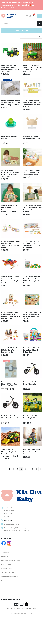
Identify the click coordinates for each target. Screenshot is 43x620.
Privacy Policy (6, 564)
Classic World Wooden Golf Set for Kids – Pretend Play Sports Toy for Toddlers (32, 244)
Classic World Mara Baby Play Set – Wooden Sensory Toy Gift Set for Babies (10, 244)
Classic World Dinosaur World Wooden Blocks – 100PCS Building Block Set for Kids (32, 280)
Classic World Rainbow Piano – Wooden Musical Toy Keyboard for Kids (32, 172)
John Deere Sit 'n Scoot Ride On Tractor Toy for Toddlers (31, 452)
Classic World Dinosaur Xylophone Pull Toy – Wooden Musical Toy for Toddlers (10, 280)
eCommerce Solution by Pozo (21, 613)
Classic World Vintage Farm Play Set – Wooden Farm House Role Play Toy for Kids (10, 173)
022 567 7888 (8, 520)
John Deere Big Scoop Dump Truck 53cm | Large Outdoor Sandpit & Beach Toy (32, 68)
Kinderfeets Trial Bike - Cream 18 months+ (31, 383)
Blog (3, 580)
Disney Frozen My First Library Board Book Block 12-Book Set (32, 350)
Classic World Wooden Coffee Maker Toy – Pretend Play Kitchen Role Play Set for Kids (10, 315)
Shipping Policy (6, 568)
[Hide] (41, 5)
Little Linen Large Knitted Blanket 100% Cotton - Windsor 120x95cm (10, 384)
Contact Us (5, 552)
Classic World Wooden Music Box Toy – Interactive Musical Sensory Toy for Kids (9, 209)
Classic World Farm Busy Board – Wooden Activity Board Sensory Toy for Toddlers (32, 315)
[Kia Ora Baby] (21, 495)
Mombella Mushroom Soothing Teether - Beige (32, 137)
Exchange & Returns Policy (10, 560)
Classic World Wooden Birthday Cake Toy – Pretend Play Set (9, 350)
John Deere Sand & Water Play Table (30, 417)
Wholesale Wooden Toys (10, 576)
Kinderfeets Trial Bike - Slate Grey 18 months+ (9, 417)
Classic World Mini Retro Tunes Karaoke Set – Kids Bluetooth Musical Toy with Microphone (32, 209)
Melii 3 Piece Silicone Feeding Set (8, 137)
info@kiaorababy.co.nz (11, 524)
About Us (4, 556)
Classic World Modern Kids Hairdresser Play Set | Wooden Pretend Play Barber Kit (32, 104)
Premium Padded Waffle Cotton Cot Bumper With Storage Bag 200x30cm (10, 103)
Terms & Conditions (8, 572)
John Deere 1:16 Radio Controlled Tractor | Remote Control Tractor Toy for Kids (10, 68)
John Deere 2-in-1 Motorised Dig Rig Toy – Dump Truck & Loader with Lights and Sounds (10, 453)
